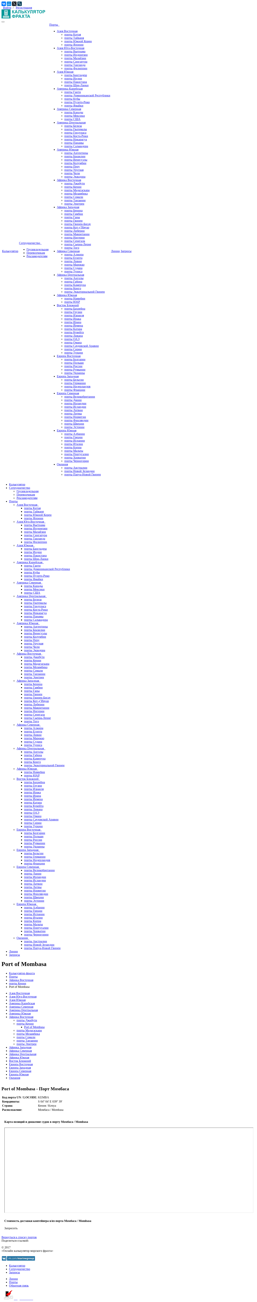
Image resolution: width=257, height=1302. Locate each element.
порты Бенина (73, 210)
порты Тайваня (74, 37)
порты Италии (73, 444)
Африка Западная (68, 207)
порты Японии (74, 44)
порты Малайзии (75, 58)
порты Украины (74, 373)
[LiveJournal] (19, 4)
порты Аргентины (76, 153)
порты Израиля (74, 315)
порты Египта (73, 257)
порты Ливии (73, 261)
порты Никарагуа (75, 139)
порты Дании (73, 400)
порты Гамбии (73, 213)
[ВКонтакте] (4, 4)
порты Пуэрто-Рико (77, 102)
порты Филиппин (75, 68)
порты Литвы (73, 413)
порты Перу (72, 166)
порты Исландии (75, 406)
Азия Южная (65, 71)
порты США (72, 119)
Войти (7, 7)
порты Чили (72, 173)
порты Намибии (74, 298)
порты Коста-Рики (76, 136)
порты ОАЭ (72, 339)
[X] (14, 4)
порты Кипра (72, 447)
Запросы (126, 251)
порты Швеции (74, 423)
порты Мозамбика (76, 193)
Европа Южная (66, 430)
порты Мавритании (77, 234)
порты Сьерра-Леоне (77, 244)
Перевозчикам (36, 252)
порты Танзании (75, 200)
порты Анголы (74, 278)
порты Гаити (72, 92)
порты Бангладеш (75, 75)
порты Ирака (72, 318)
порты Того (71, 247)
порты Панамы (74, 142)
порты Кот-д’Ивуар (76, 227)
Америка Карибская (70, 88)
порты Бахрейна (74, 308)
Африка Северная (68, 251)
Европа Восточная (69, 356)
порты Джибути (74, 183)
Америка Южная (67, 149)
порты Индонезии (76, 54)
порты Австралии (75, 467)
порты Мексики (74, 115)
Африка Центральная (70, 274)
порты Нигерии (74, 237)
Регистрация (24, 7)
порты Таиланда (74, 65)
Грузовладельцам (38, 249)
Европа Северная (68, 393)
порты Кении (72, 186)
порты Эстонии (74, 427)
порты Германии (75, 383)
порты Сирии (73, 349)
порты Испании (74, 440)
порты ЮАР (72, 301)
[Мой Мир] (9, 4)
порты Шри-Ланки (76, 85)
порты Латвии (73, 410)
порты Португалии (76, 454)
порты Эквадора (74, 176)
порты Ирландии (75, 403)
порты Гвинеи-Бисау (77, 224)
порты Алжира (74, 254)
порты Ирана (72, 322)
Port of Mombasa (34, 1027)
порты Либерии (74, 230)
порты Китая (72, 34)
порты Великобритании (79, 396)
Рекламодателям (37, 256)
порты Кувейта (74, 332)
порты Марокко (74, 264)
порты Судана (73, 268)
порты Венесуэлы (75, 159)
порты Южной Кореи (78, 41)
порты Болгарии (74, 359)
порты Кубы (72, 98)
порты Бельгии (74, 379)
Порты (54, 24)
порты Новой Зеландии (79, 471)
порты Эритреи (74, 203)
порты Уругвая (74, 169)
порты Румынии (74, 369)
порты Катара (73, 329)
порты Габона (73, 281)
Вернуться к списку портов (19, 1237)
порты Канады (73, 112)
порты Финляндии (76, 420)
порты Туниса (73, 271)
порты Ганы (72, 217)
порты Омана (73, 342)
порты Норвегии (75, 417)
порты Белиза (73, 125)
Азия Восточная (67, 31)
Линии (115, 251)
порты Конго (72, 288)
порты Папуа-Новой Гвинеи (82, 474)
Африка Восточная (69, 180)
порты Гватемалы (75, 129)
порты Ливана (73, 335)
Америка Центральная (71, 122)
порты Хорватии (75, 457)
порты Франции (74, 389)
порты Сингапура (75, 61)
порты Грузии (73, 312)
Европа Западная (68, 376)
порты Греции (73, 437)
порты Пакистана (75, 81)
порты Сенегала (74, 241)
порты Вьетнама (74, 51)
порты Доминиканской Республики (87, 95)
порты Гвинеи (73, 220)
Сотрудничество (30, 243)
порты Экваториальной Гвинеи (84, 291)
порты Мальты (73, 450)
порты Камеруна (75, 285)
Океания (62, 464)
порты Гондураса (75, 132)
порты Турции (73, 352)
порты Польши (74, 362)
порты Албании (74, 433)
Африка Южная (67, 295)
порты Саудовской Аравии (81, 345)
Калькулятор (10, 251)
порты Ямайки (73, 105)
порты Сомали (73, 197)
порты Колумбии (75, 163)
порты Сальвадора (76, 146)
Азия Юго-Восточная (70, 48)
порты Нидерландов (77, 386)
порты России (73, 366)
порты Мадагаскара (77, 190)
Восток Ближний (68, 305)
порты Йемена (73, 325)
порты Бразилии (74, 156)
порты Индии (73, 78)
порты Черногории (76, 461)
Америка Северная (69, 109)
